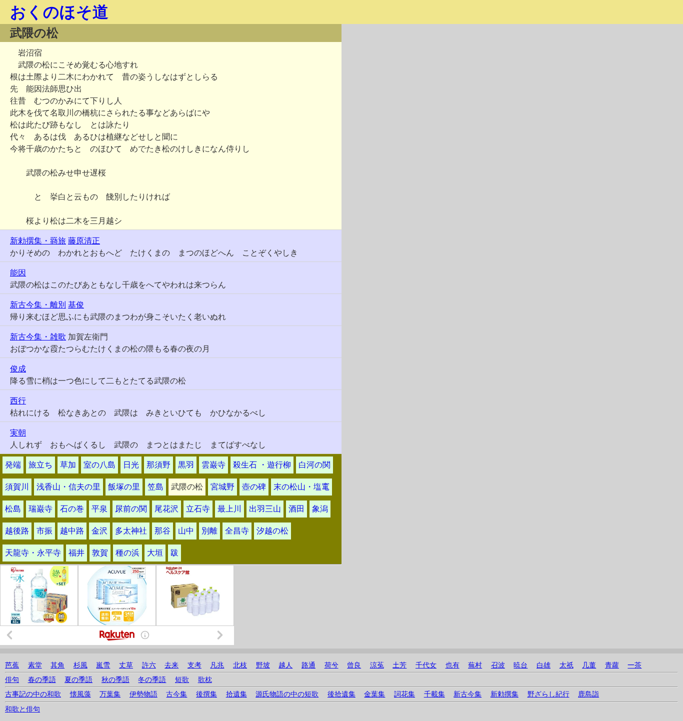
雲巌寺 (214, 464)
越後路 (17, 530)
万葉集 (110, 694)
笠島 (156, 486)
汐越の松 (272, 530)
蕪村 (475, 665)
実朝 (18, 432)
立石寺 (198, 508)
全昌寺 (237, 530)
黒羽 (186, 464)
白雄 (543, 665)
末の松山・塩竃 (302, 486)
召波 (498, 665)
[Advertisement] (444, 94)
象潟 (320, 508)
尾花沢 (166, 508)
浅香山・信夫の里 (68, 486)
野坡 (263, 665)
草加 (68, 464)
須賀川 (17, 486)
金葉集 (374, 694)
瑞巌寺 (40, 508)
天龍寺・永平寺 (33, 552)
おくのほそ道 (59, 12)
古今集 (176, 694)
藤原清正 (84, 240)
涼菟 (377, 665)
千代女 (426, 665)
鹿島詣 (588, 694)
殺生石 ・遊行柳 (262, 464)
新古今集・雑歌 (38, 336)
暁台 (521, 665)
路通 (309, 665)
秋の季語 (116, 680)
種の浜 (128, 552)
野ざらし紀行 (549, 694)
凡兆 (217, 665)
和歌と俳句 (22, 709)
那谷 (162, 530)
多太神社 (131, 530)
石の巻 (72, 508)
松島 (13, 508)
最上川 (230, 508)
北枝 (240, 665)
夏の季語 (78, 680)
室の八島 (100, 464)
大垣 (155, 552)
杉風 (81, 665)
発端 (13, 464)
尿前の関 (131, 508)
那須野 (158, 464)
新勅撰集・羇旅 (38, 240)
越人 (285, 665)
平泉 (100, 508)
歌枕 (205, 680)
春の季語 (42, 680)
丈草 (126, 665)
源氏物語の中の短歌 (287, 694)
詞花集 (404, 694)
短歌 (182, 680)
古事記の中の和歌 (33, 694)
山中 (186, 530)
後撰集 (206, 694)
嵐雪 (103, 665)
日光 (131, 464)
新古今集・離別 (38, 304)
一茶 (635, 665)
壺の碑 (254, 486)
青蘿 (612, 665)
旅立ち (40, 464)
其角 (57, 665)
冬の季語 (152, 680)
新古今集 (468, 694)
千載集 (434, 694)
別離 (210, 530)
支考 (195, 665)
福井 (76, 552)
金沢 (100, 530)
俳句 (12, 680)
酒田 (296, 508)
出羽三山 (265, 508)
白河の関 (314, 464)
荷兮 (331, 665)
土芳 (399, 665)
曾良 (354, 665)
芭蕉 (12, 665)
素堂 (35, 665)
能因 (18, 272)
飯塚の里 (124, 486)
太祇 (567, 665)
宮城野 (222, 486)
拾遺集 (236, 694)
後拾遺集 (342, 694)
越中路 (72, 530)
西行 (18, 400)
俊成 (18, 368)
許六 (149, 665)
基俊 (76, 304)
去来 (171, 665)
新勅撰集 (504, 694)
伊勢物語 (144, 694)
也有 (453, 665)
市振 (44, 530)
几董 (589, 665)
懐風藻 (80, 694)
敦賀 (100, 552)
